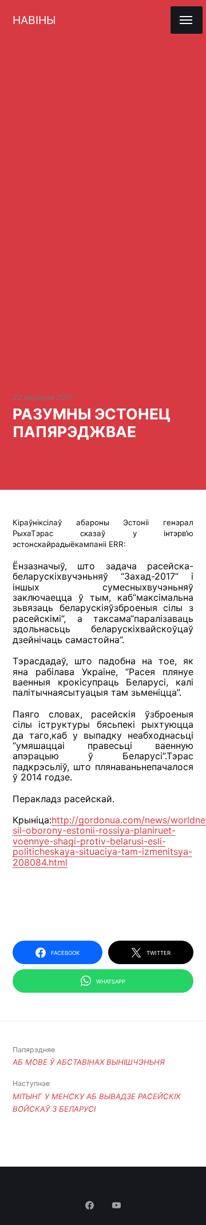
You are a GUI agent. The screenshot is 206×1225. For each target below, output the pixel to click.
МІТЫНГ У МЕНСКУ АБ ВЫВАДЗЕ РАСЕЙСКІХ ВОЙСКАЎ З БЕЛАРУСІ (96, 1096)
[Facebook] (90, 1206)
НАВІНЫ (34, 20)
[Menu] (187, 20)
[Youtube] (117, 1206)
